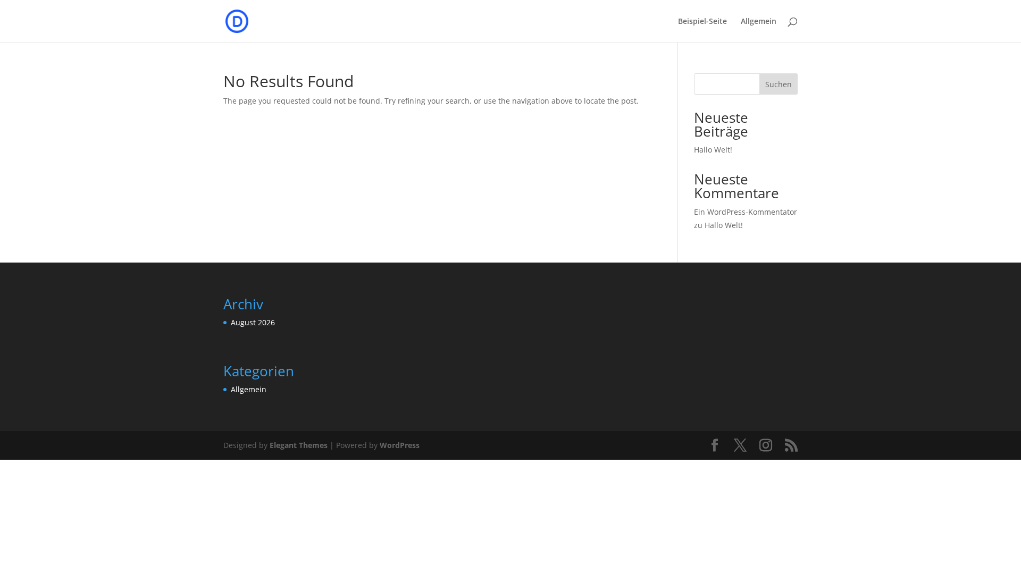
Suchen (778, 84)
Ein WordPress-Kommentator (745, 212)
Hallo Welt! (713, 150)
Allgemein (758, 22)
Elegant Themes (299, 445)
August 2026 (253, 322)
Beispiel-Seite (702, 22)
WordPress (400, 445)
